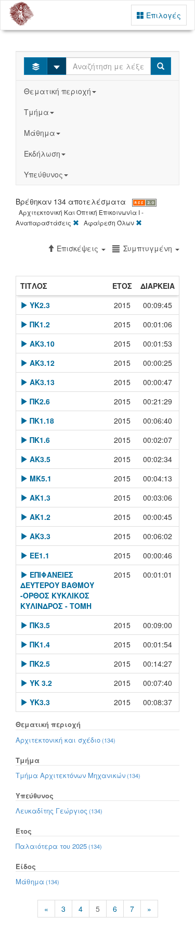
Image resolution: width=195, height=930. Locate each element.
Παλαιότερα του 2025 (59, 846)
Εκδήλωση (42, 153)
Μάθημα (39, 133)
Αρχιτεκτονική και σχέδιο (65, 740)
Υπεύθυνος (43, 174)
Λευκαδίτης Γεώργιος (59, 811)
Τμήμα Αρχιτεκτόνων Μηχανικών (78, 775)
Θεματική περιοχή (57, 91)
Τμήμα (36, 112)
